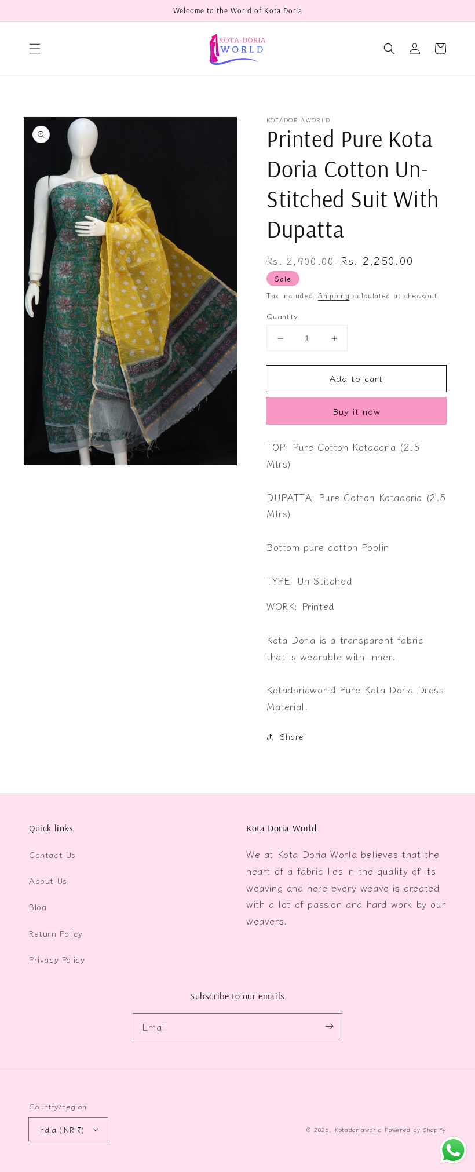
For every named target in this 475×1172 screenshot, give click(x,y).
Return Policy (56, 933)
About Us (48, 880)
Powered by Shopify (415, 1129)
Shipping (334, 295)
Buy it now (356, 411)
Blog (37, 906)
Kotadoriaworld (358, 1129)
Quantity (282, 316)
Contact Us (52, 854)
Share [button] (292, 736)
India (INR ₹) (61, 1129)
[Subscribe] (329, 1026)
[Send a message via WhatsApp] (453, 1150)
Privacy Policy (57, 959)
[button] (35, 48)
